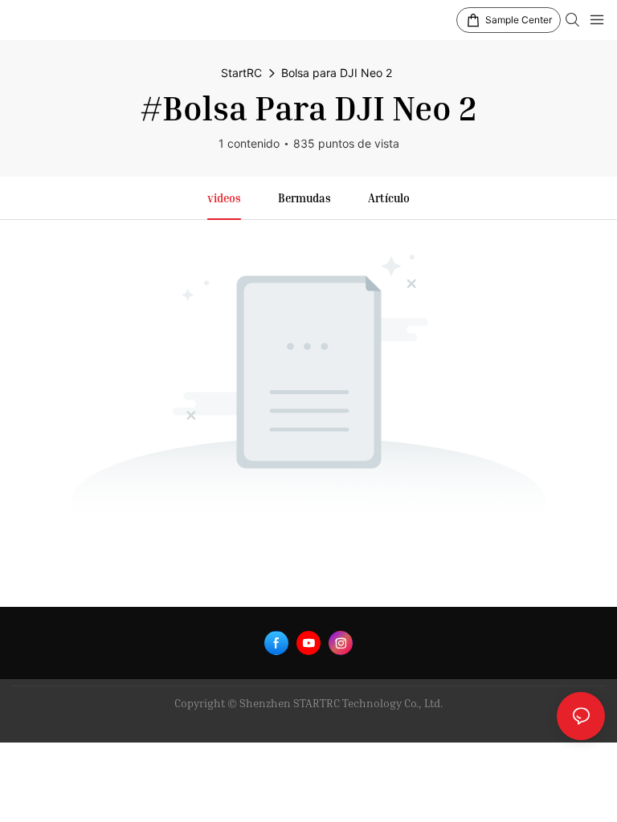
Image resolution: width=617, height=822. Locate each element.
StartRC (241, 72)
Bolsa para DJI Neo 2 (336, 72)
